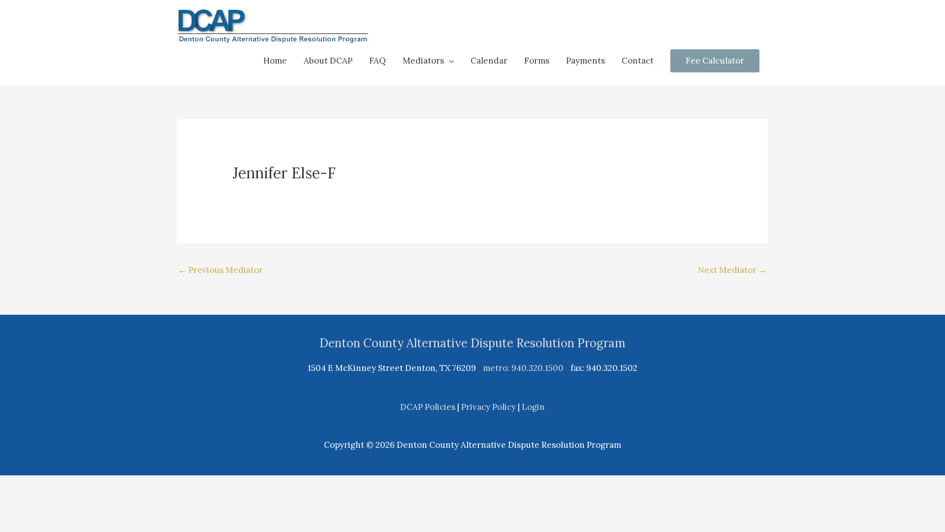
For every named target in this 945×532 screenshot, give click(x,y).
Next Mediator (732, 270)
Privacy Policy (488, 406)
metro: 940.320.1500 (523, 368)
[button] (428, 60)
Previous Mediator (220, 270)
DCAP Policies (427, 406)
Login (533, 406)
